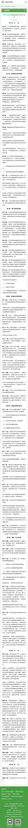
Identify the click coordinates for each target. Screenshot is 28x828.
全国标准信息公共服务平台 (17, 796)
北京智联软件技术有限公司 (16, 816)
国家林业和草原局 (19, 791)
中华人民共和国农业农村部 (7, 791)
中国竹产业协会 (15, 794)
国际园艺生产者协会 (6, 794)
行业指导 (8, 6)
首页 (2, 6)
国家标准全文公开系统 (6, 798)
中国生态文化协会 (5, 796)
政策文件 (14, 6)
